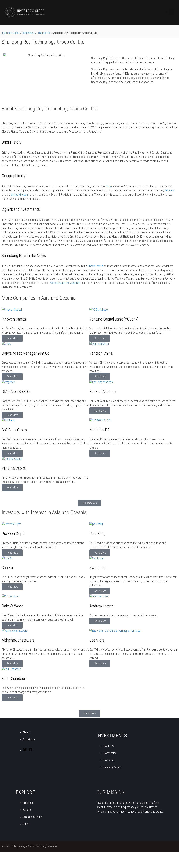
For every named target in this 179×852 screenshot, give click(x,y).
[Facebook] (30, 750)
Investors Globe (10, 32)
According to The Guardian (65, 282)
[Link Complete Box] (46, 325)
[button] (167, 12)
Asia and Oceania (32, 817)
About (26, 732)
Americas (28, 802)
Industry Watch (112, 767)
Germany (169, 190)
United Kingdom (19, 194)
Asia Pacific (43, 32)
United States (95, 266)
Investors (108, 760)
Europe (27, 809)
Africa (26, 824)
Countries (109, 746)
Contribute (29, 739)
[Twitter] (25, 750)
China (108, 186)
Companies (28, 32)
